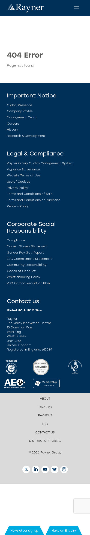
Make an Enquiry (63, 530)
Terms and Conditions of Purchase (33, 200)
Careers (13, 123)
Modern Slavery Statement (27, 246)
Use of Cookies (18, 181)
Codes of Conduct (21, 271)
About (45, 398)
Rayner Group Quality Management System (40, 163)
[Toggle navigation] (76, 8)
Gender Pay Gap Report (25, 252)
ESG (45, 424)
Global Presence (19, 105)
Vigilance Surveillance (23, 169)
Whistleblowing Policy (23, 277)
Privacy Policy (17, 188)
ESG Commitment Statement (29, 258)
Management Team (21, 117)
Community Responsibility (26, 264)
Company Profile (20, 111)
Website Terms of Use (23, 175)
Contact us (45, 432)
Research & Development (26, 135)
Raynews (45, 415)
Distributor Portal (45, 440)
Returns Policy (18, 206)
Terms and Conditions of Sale (29, 194)
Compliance (16, 240)
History (12, 129)
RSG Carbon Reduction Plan (28, 283)
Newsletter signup (24, 530)
